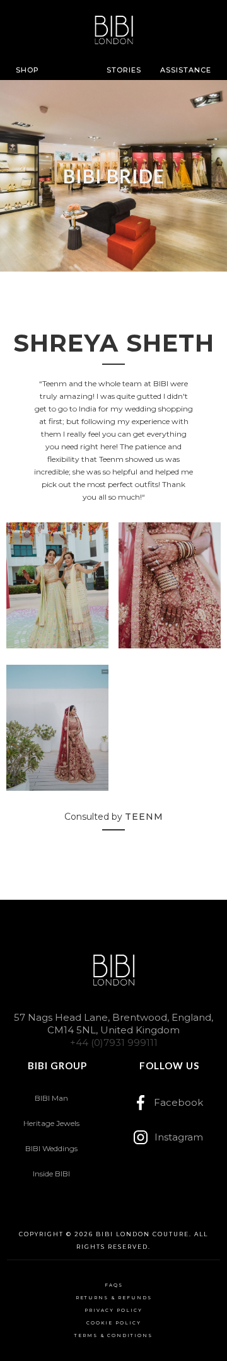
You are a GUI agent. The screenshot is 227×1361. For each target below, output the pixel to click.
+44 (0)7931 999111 (114, 1042)
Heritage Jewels (51, 1123)
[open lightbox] (57, 588)
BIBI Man (51, 1098)
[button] (27, 70)
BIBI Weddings (51, 1148)
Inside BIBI (51, 1173)
